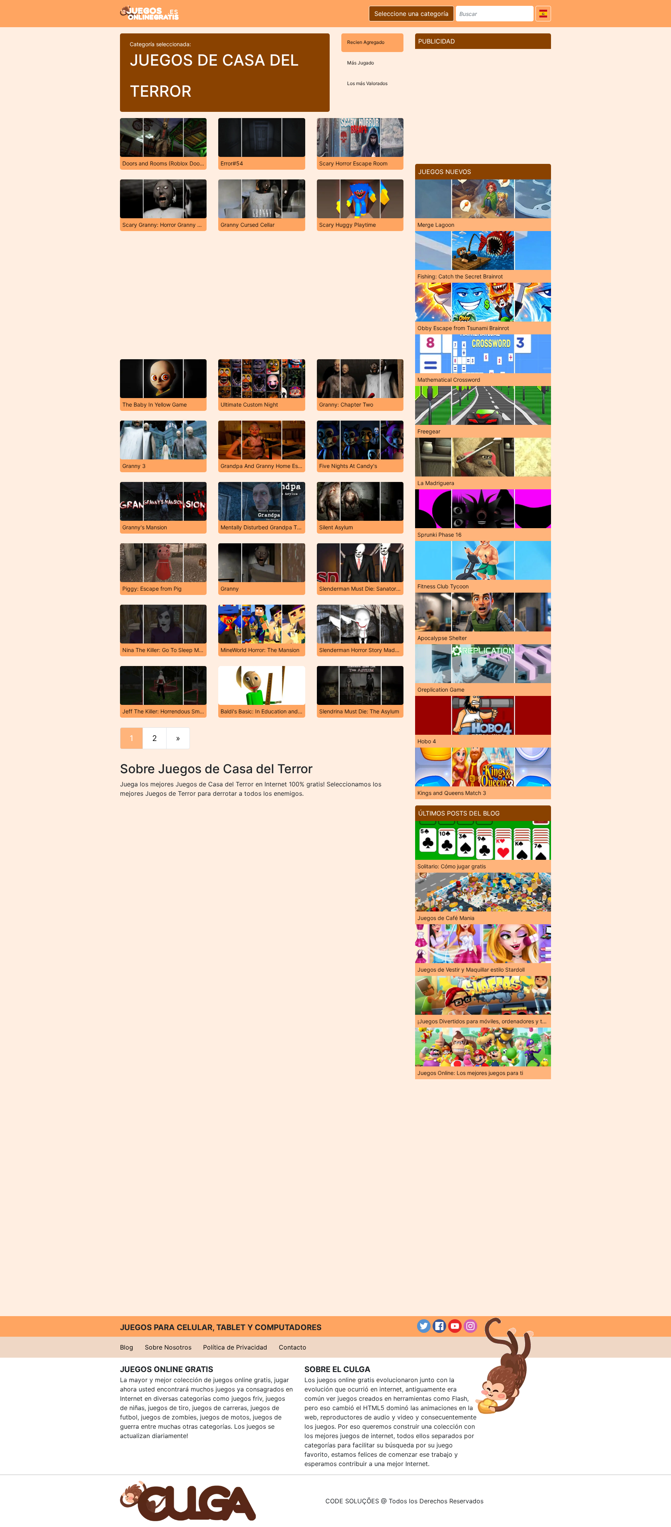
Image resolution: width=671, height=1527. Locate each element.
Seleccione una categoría (411, 13)
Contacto (292, 1347)
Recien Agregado (365, 42)
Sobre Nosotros (168, 1347)
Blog (126, 1347)
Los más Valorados (367, 83)
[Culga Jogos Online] (188, 1500)
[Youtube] (455, 1326)
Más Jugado (360, 63)
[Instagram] (470, 1326)
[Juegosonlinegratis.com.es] (149, 12)
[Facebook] (439, 1326)
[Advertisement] (261, 295)
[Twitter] (424, 1326)
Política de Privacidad (235, 1347)
